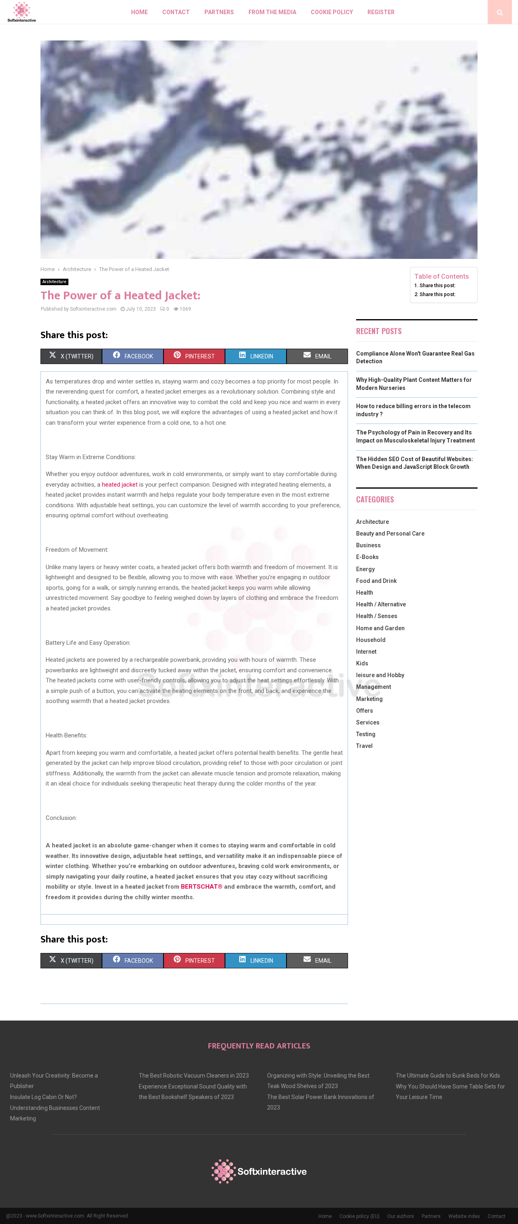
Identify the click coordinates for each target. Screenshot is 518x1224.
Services (368, 722)
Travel (364, 746)
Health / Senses (376, 616)
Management (373, 687)
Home (139, 12)
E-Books (367, 557)
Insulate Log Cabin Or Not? (43, 1097)
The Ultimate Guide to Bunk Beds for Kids (448, 1075)
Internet (366, 651)
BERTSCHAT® (202, 886)
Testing (366, 734)
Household (371, 640)
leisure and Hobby (380, 675)
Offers (364, 710)
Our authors (400, 1216)
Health (364, 592)
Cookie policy (332, 12)
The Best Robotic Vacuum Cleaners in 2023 (194, 1075)
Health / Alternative (381, 604)
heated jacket (120, 484)
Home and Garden (380, 628)
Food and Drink (376, 581)
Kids (362, 663)
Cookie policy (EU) (360, 1216)
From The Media (272, 12)
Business (368, 545)
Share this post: (438, 285)
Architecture (54, 282)
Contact (176, 12)
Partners (219, 12)
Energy (365, 569)
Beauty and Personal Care (390, 533)
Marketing (369, 699)
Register (381, 12)
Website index (464, 1216)
